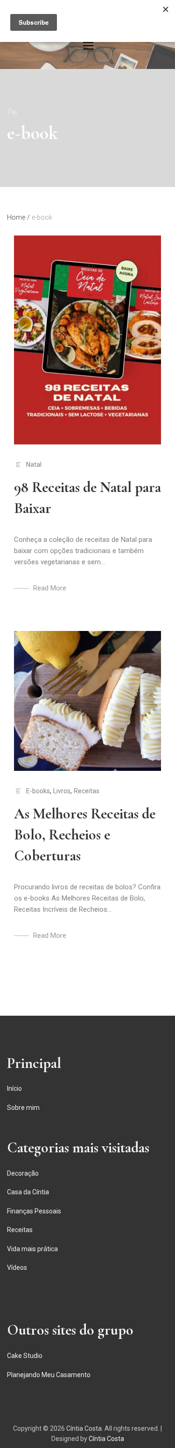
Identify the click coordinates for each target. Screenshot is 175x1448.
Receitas (86, 791)
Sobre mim (23, 1107)
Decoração (23, 1173)
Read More (49, 588)
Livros (61, 791)
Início (14, 1088)
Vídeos (17, 1267)
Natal (34, 464)
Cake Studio (24, 1355)
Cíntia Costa (84, 1428)
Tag (12, 111)
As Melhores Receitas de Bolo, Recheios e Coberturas (84, 834)
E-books (38, 791)
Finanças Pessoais (34, 1211)
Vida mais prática (32, 1249)
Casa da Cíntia (28, 1192)
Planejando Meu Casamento (49, 1375)
